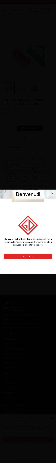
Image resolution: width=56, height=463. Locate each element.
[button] (52, 193)
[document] (28, 231)
